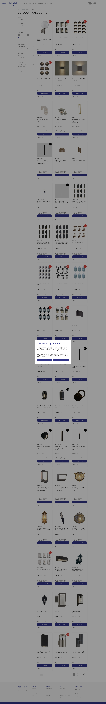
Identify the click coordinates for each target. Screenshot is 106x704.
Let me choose (44, 360)
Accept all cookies (61, 360)
